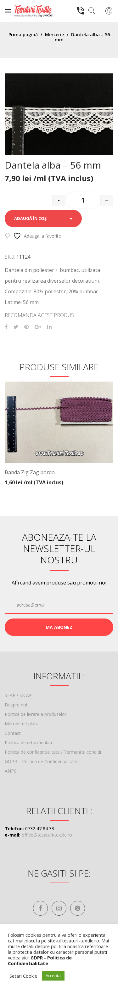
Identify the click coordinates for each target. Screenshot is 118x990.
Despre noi (16, 705)
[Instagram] (59, 908)
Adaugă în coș (30, 218)
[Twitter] (16, 326)
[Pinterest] (26, 326)
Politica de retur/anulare (29, 742)
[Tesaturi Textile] (33, 11)
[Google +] (38, 326)
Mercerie (54, 34)
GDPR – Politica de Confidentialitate (41, 761)
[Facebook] (6, 326)
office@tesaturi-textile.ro (47, 835)
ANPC (11, 771)
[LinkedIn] (49, 326)
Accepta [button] (53, 975)
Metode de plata (21, 724)
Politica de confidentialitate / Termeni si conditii (53, 752)
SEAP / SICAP (18, 695)
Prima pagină (23, 34)
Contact (13, 733)
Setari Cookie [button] (23, 976)
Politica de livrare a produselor (35, 714)
